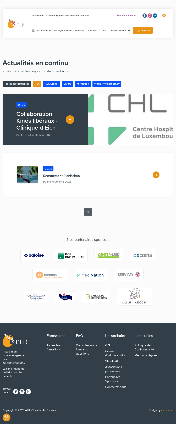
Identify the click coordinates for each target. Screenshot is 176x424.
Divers (67, 84)
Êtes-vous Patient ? (127, 15)
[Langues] (165, 15)
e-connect (167, 410)
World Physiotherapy (107, 84)
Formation (82, 84)
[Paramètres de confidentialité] (6, 417)
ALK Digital (51, 84)
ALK (37, 84)
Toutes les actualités (16, 84)
